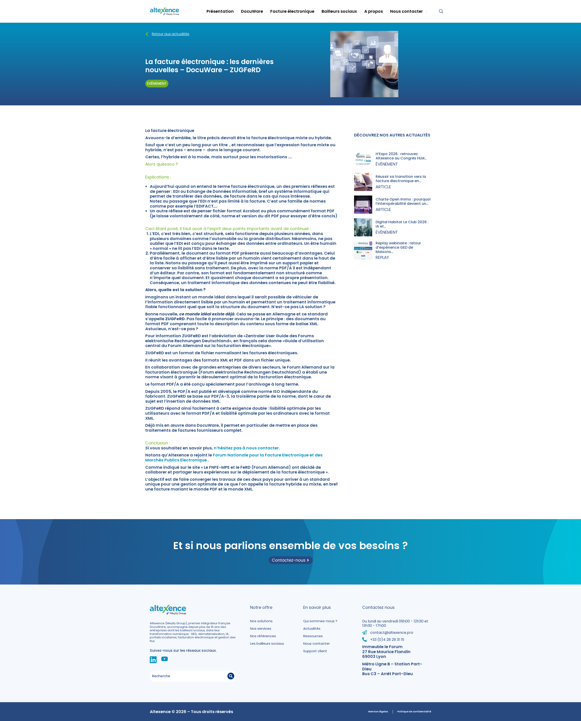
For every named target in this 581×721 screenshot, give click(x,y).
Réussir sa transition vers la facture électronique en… (401, 178)
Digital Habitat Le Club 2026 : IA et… (402, 224)
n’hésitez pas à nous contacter (246, 448)
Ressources (313, 636)
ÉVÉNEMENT (387, 164)
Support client (315, 651)
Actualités (311, 628)
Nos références (263, 636)
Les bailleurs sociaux (267, 643)
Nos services (260, 628)
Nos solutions (261, 621)
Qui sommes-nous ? (320, 621)
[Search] (230, 676)
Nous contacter (316, 643)
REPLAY (382, 257)
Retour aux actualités (170, 34)
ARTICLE (383, 187)
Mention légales (378, 712)
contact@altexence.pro (391, 632)
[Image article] (363, 159)
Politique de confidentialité (414, 712)
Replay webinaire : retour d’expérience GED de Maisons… (398, 247)
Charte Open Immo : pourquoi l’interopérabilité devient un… (403, 201)
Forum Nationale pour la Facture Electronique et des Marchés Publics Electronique (234, 457)
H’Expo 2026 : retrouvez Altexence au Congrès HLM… (401, 156)
